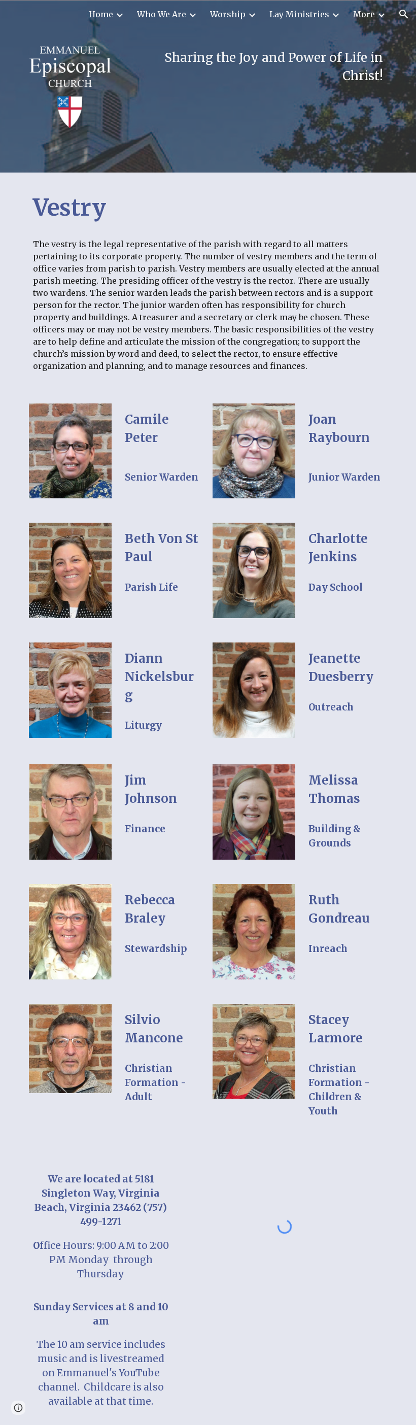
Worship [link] (228, 14)
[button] (404, 14)
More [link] (364, 14)
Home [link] (101, 14)
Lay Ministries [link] (299, 14)
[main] (254, 67)
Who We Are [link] (161, 14)
